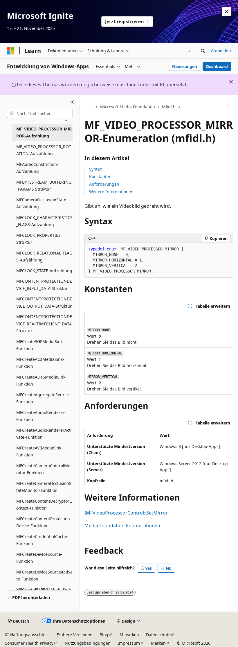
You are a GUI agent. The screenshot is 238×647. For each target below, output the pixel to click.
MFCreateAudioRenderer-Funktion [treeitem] (41, 416)
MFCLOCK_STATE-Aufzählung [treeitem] (44, 270)
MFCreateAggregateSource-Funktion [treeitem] (43, 398)
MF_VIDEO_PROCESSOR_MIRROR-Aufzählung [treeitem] (44, 132)
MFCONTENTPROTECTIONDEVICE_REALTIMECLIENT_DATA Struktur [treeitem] (44, 324)
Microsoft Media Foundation (127, 107)
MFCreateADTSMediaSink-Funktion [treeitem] (41, 380)
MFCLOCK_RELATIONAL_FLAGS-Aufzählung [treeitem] (44, 256)
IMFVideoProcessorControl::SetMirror (126, 513)
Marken (158, 643)
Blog (104, 634)
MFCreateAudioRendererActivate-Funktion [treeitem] (44, 433)
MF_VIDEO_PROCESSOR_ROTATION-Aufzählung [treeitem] (43, 150)
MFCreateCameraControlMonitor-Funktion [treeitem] (43, 469)
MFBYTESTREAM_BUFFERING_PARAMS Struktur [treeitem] (43, 185)
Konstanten (100, 176)
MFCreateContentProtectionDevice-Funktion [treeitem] (43, 522)
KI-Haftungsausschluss (27, 634)
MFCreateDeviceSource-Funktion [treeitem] (39, 557)
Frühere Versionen (75, 634)
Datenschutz (158, 634)
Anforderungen (104, 184)
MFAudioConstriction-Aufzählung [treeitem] (37, 168)
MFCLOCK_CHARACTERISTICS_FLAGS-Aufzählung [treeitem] (44, 221)
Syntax (95, 169)
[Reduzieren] (72, 102)
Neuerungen (184, 66)
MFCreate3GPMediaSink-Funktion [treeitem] (40, 345)
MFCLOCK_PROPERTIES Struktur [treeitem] (38, 238)
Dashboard (217, 66)
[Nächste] (190, 50)
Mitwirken (129, 634)
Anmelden (221, 50)
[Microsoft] (11, 51)
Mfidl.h (169, 107)
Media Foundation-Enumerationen (122, 525)
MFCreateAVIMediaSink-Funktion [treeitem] (39, 451)
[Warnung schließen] (226, 11)
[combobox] (40, 113)
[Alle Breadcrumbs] (89, 107)
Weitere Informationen (111, 191)
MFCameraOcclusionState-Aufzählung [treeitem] (42, 203)
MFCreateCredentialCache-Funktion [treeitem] (42, 540)
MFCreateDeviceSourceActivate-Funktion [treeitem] (44, 575)
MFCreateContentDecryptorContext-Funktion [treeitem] (44, 504)
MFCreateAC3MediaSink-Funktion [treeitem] (40, 362)
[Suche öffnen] (203, 51)
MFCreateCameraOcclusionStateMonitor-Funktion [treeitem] (43, 487)
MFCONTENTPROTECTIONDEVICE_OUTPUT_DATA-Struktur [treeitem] (44, 302)
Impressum (129, 643)
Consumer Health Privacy (29, 643)
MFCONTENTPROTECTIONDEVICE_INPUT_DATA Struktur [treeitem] (44, 284)
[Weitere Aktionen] (228, 107)
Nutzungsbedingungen (88, 643)
